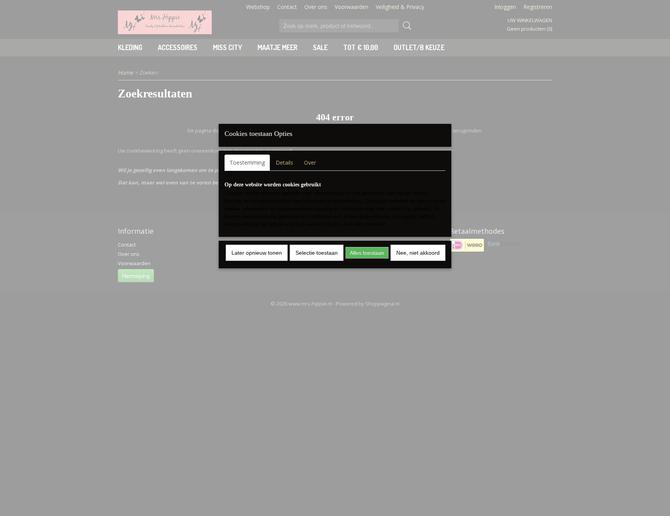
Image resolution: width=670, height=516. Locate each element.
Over (310, 162)
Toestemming (247, 162)
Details (284, 162)
